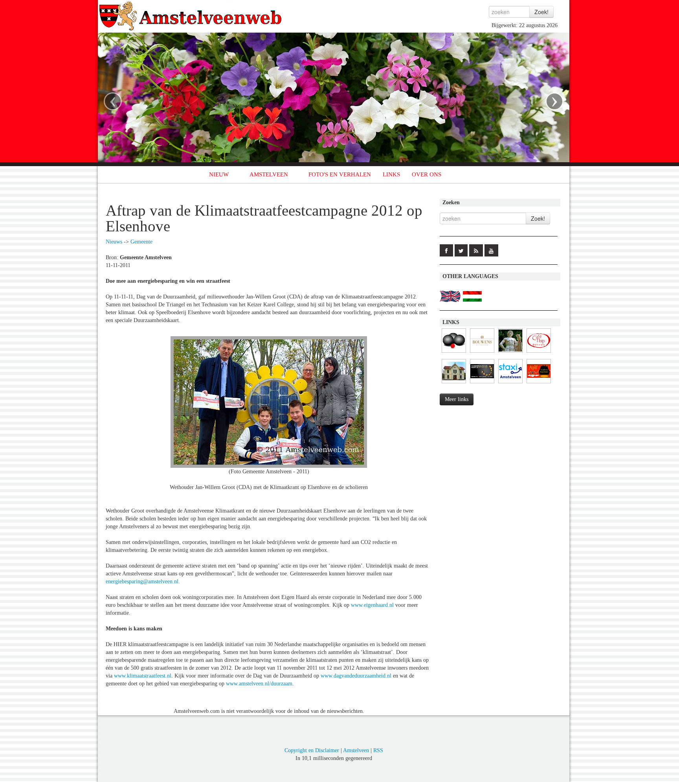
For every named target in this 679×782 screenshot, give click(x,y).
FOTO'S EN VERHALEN (339, 174)
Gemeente (141, 242)
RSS (378, 750)
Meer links (456, 399)
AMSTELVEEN (269, 174)
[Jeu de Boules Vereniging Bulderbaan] (454, 353)
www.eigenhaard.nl (372, 605)
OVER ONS (426, 174)
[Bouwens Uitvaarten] (482, 353)
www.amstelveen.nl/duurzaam (259, 684)
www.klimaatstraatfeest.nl (142, 676)
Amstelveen (356, 750)
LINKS (391, 174)
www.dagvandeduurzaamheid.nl (356, 676)
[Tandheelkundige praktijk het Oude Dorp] (482, 383)
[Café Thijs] (539, 353)
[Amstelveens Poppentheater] (539, 383)
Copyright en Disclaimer (311, 750)
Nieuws (114, 242)
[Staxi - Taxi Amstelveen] (510, 383)
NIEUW (219, 174)
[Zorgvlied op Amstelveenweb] (510, 353)
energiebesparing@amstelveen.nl (142, 581)
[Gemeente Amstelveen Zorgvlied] (454, 383)
